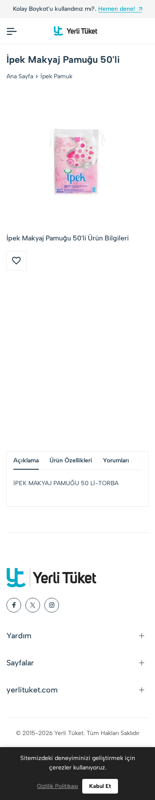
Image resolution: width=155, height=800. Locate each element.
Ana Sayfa (19, 76)
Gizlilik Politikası (57, 786)
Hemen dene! (116, 8)
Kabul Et (100, 786)
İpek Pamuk (56, 76)
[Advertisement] (77, 360)
